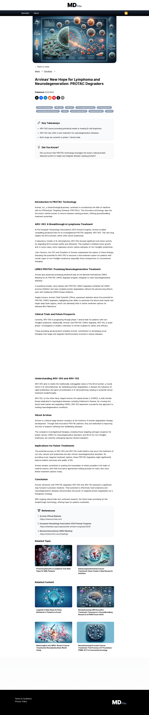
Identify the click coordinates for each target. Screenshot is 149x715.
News (36, 13)
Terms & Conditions (23, 698)
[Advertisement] (74, 180)
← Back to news (42, 67)
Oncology (48, 71)
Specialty (25, 13)
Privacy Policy (21, 701)
